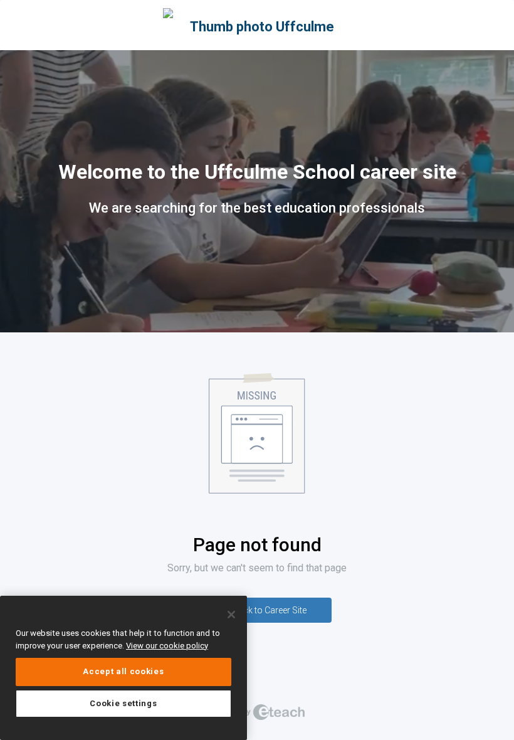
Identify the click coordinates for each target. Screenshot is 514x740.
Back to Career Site (270, 610)
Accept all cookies (123, 671)
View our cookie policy (167, 645)
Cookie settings (123, 703)
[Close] (231, 614)
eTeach (257, 711)
